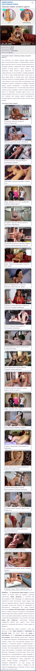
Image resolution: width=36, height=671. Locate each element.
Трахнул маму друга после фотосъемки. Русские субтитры (16, 488)
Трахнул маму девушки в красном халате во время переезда (17, 306)
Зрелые (10, 52)
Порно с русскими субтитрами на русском (16, 447)
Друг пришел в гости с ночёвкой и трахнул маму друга (17, 203)
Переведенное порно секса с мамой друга (18, 569)
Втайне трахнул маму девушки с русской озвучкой (16, 530)
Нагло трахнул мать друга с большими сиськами (15, 327)
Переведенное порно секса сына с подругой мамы (17, 348)
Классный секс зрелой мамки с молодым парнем (16, 161)
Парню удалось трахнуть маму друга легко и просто (16, 389)
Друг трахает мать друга (14, 409)
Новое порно (7, 2)
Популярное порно (10, 4)
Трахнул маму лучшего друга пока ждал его (17, 509)
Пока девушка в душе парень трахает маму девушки (15, 368)
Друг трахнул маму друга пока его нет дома (17, 265)
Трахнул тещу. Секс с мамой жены (17, 589)
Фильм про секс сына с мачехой (16, 142)
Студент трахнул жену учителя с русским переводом (16, 223)
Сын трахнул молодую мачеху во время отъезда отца (17, 468)
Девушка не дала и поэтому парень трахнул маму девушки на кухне (17, 244)
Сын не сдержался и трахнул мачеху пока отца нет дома (15, 286)
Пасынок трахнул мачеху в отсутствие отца (14, 122)
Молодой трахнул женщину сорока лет (17, 182)
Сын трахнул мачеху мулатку (15, 549)
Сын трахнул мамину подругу (15, 427)
